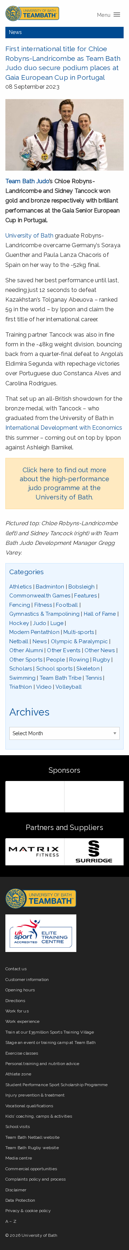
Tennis (94, 678)
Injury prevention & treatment (35, 1095)
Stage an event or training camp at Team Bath (50, 1042)
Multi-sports (78, 632)
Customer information (27, 979)
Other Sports (25, 659)
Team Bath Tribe (60, 678)
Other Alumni (26, 650)
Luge (57, 623)
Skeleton (87, 668)
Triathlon (20, 687)
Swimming (22, 678)
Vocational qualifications (29, 1105)
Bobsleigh (81, 587)
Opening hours (20, 989)
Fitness (43, 605)
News (15, 32)
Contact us (16, 968)
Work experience (22, 1021)
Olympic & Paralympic (79, 641)
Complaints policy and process (35, 1179)
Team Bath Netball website (32, 1137)
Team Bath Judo (27, 181)
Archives (29, 712)
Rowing (79, 659)
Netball (18, 641)
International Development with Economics (63, 427)
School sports (54, 668)
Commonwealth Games (39, 595)
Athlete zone (18, 1073)
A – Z (10, 1221)
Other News (100, 650)
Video (44, 687)
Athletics (20, 587)
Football (67, 605)
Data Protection (20, 1200)
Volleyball (69, 687)
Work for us (17, 1011)
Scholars (20, 668)
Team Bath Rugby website (32, 1147)
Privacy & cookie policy (28, 1210)
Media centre (18, 1158)
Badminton (50, 587)
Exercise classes (21, 1053)
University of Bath (29, 235)
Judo (39, 623)
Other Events (63, 650)
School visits (17, 1126)
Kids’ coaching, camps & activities (38, 1116)
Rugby (101, 659)
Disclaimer (16, 1189)
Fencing (19, 605)
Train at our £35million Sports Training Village (49, 1032)
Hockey (19, 623)
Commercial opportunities (31, 1168)
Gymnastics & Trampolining (44, 614)
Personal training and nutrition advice (42, 1063)
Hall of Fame (100, 614)
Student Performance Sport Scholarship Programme (56, 1084)
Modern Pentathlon (34, 632)
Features (85, 595)
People (55, 659)
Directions (15, 1000)
